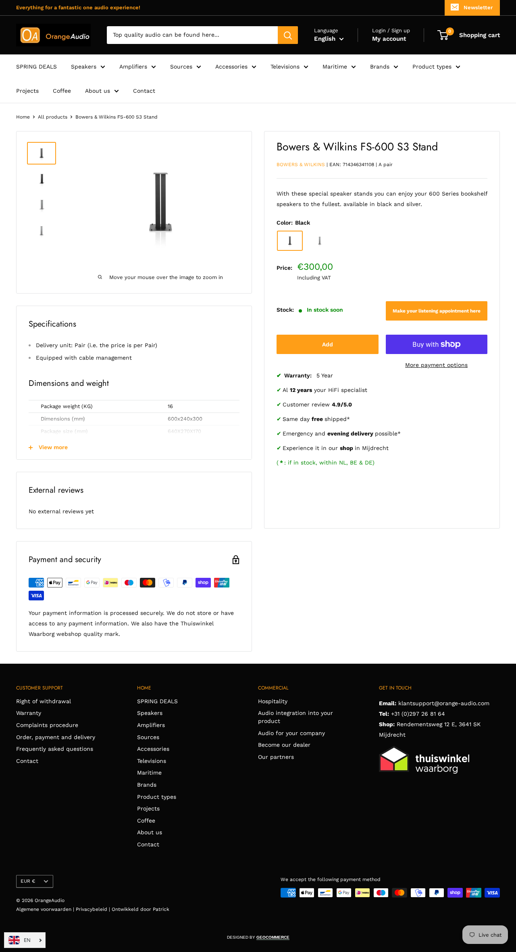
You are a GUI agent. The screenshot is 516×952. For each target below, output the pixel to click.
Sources (181, 66)
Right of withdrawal (43, 701)
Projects (27, 90)
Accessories (231, 66)
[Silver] (320, 241)
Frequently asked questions (54, 749)
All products (52, 117)
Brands (379, 66)
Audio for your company (291, 733)
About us (97, 90)
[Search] (288, 35)
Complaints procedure (47, 725)
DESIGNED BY (258, 937)
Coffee (62, 90)
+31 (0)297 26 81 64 (418, 713)
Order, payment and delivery (55, 737)
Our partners (276, 757)
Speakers (83, 66)
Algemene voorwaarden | (46, 909)
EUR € (28, 881)
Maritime (334, 66)
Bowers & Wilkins (301, 164)
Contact (144, 90)
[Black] (290, 241)
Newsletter (478, 7)
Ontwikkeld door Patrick (140, 909)
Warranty (28, 713)
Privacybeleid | (94, 909)
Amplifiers (133, 66)
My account (389, 38)
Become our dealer (284, 745)
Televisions (285, 66)
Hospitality (272, 701)
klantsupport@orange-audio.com (443, 703)
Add (327, 344)
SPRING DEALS (36, 66)
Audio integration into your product (295, 717)
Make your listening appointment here (437, 311)
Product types (432, 66)
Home (23, 117)
